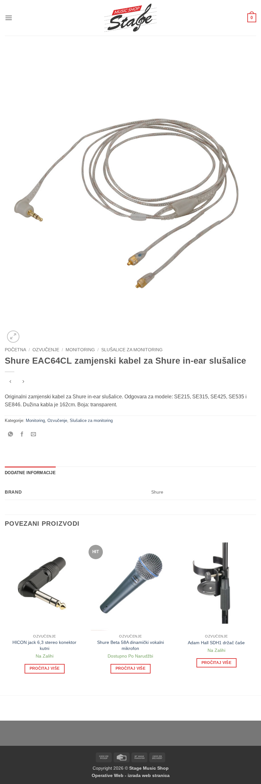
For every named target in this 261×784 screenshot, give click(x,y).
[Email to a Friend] (33, 435)
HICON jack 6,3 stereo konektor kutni (44, 645)
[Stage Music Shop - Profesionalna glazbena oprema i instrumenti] (130, 18)
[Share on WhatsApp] (10, 435)
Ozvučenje (45, 349)
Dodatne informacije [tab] (30, 472)
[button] (8, 17)
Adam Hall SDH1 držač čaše (216, 642)
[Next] (256, 610)
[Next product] (10, 382)
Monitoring (80, 349)
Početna (15, 349)
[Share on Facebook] (22, 435)
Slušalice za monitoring (132, 349)
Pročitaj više (45, 668)
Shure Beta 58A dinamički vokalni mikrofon (130, 645)
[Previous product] (23, 382)
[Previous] (5, 610)
